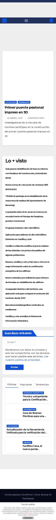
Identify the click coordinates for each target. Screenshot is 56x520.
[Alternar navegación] (26, 20)
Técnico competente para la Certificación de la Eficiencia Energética (35, 401)
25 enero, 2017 (15, 118)
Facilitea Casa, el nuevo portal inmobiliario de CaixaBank (32, 451)
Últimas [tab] (11, 384)
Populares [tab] (26, 384)
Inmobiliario (24, 102)
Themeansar (28, 498)
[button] (47, 20)
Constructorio (36, 118)
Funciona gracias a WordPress (18, 494)
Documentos (29, 409)
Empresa (27, 442)
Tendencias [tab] (42, 384)
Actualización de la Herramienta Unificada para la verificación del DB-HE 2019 (26, 432)
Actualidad (11, 102)
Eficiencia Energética (33, 393)
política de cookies (31, 513)
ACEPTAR (28, 518)
